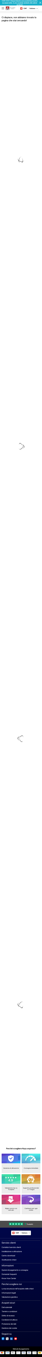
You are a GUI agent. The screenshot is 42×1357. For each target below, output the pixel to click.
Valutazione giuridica (10, 1297)
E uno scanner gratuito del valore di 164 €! (25, 4)
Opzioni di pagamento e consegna (15, 1270)
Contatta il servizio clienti (11, 1247)
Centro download (8, 1255)
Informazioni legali (9, 1293)
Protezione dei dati (9, 1324)
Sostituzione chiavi (9, 1260)
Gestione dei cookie (9, 1328)
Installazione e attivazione (12, 1251)
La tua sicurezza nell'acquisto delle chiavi (18, 1289)
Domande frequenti (9, 1274)
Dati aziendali (7, 1307)
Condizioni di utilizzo (9, 1320)
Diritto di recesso (8, 1316)
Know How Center (9, 1278)
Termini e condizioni (9, 1311)
